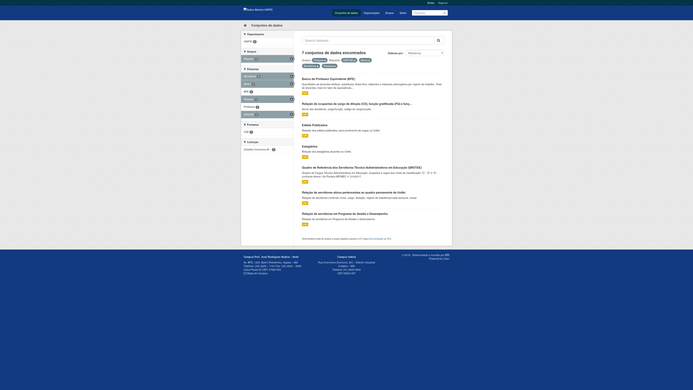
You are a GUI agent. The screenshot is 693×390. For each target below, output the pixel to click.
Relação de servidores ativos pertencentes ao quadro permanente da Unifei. (354, 192)
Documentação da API (379, 238)
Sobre (403, 13)
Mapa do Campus (257, 273)
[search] (439, 40)
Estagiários (309, 146)
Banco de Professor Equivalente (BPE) (328, 79)
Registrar (443, 3)
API (360, 238)
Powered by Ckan (439, 258)
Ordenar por (395, 53)
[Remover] (325, 60)
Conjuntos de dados (346, 13)
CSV (305, 93)
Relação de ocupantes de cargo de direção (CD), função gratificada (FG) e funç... (357, 104)
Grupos (389, 13)
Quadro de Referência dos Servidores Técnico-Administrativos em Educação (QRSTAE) (362, 167)
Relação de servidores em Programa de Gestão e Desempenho (345, 214)
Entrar (431, 3)
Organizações (372, 13)
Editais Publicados (315, 125)
